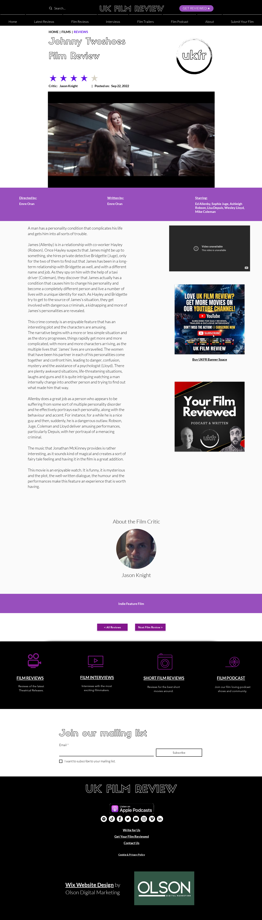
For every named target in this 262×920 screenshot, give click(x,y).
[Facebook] (120, 819)
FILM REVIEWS (30, 678)
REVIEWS (81, 32)
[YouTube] (136, 819)
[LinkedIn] (160, 819)
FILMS (66, 32)
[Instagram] (144, 819)
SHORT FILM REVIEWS (163, 678)
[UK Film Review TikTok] (112, 819)
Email (64, 745)
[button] (209, 20)
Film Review (74, 56)
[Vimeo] (152, 819)
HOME (53, 32)
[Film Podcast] (104, 819)
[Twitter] (128, 819)
